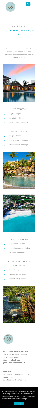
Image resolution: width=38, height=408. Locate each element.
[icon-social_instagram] (28, 4)
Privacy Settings (21, 399)
